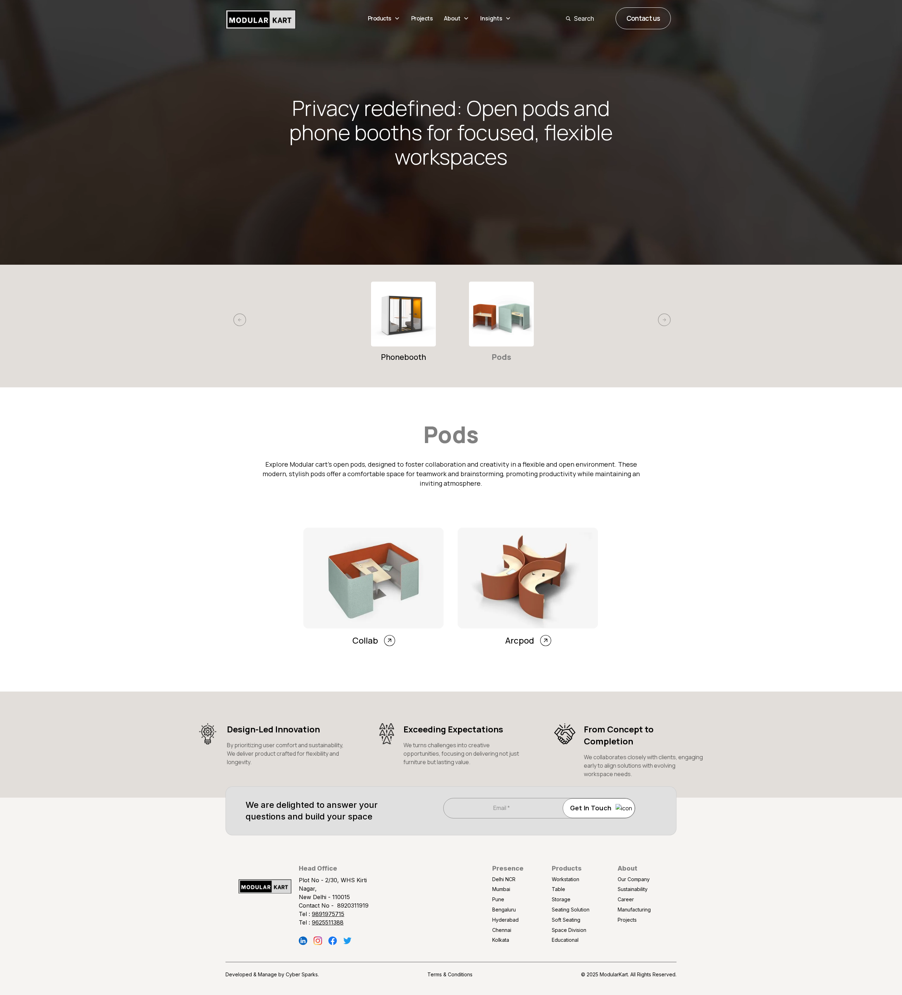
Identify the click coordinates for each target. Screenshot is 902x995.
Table (558, 889)
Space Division (569, 930)
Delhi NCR (503, 879)
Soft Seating (566, 920)
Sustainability (633, 889)
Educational (565, 940)
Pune (498, 899)
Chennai (501, 930)
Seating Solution (570, 910)
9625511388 (328, 922)
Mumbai (501, 889)
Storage (561, 899)
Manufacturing (634, 910)
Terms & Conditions (449, 974)
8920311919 (353, 905)
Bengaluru (504, 910)
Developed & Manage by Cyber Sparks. (272, 974)
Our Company (634, 879)
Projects (422, 18)
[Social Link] (303, 940)
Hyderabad (505, 920)
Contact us (643, 18)
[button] (384, 18)
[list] (451, 334)
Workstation (565, 879)
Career (626, 899)
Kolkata (500, 940)
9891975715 (328, 913)
